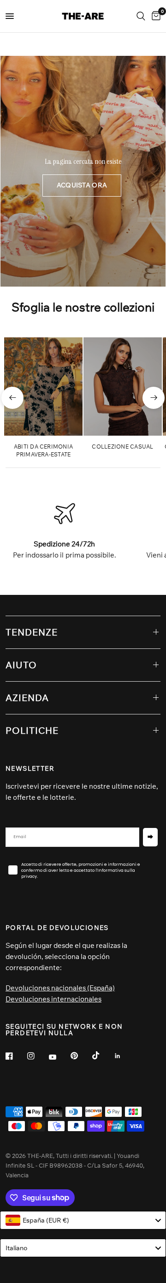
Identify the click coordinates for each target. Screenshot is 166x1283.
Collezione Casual (122, 446)
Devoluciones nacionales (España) (60, 987)
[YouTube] (59, 1057)
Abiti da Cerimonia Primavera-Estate (43, 450)
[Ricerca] (140, 16)
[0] (154, 16)
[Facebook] (16, 1056)
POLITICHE (32, 730)
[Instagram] (37, 1056)
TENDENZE (32, 632)
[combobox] (83, 1220)
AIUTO (21, 665)
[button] (81, 185)
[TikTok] (102, 1055)
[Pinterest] (81, 1055)
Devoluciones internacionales (53, 999)
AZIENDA (27, 697)
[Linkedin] (124, 1056)
